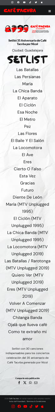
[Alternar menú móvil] (49, 11)
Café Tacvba (14, 398)
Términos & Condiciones (36, 401)
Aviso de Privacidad (17, 401)
